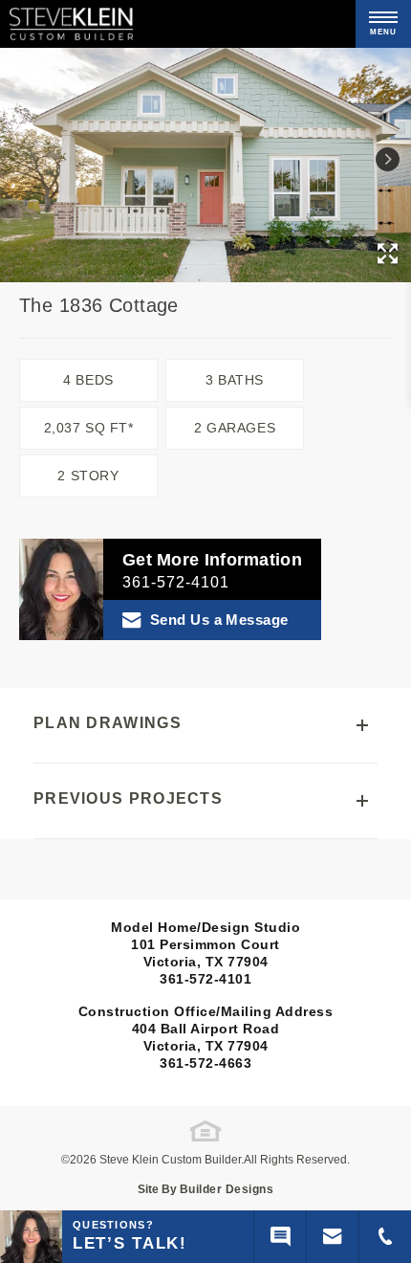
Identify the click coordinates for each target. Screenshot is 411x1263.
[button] (387, 160)
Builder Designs (227, 1189)
